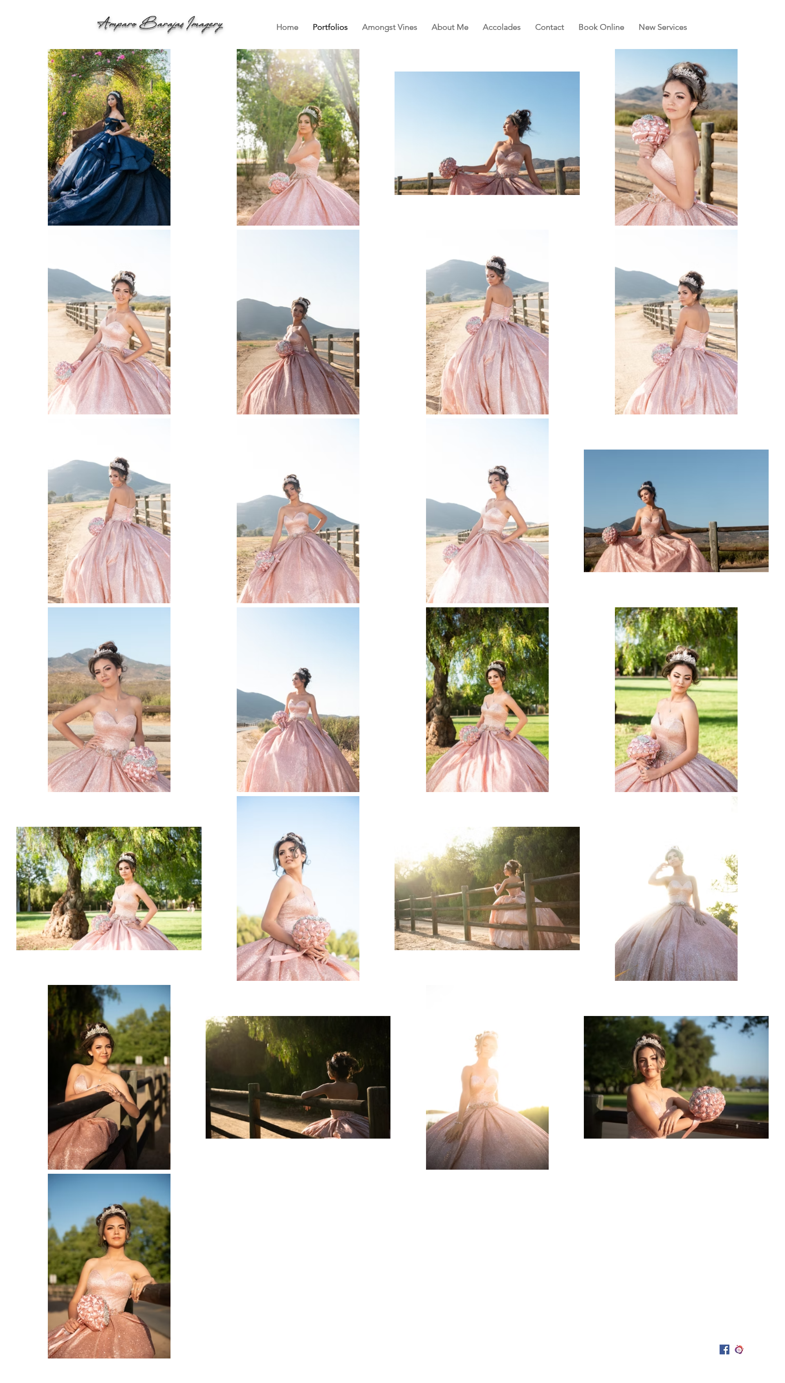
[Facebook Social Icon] (724, 1349)
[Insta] (739, 1349)
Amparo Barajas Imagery (162, 24)
